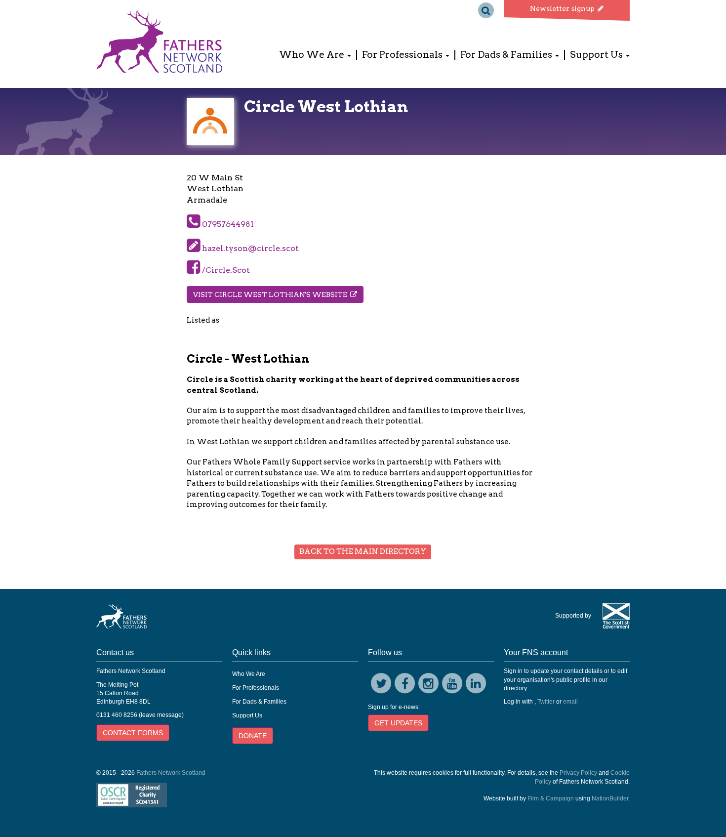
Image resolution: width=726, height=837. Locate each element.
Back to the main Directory (362, 551)
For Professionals (255, 687)
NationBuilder (610, 798)
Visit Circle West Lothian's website (271, 294)
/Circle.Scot (225, 270)
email (570, 701)
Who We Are (248, 673)
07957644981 (227, 224)
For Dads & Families (259, 701)
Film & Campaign (550, 798)
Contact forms (133, 733)
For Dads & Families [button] (507, 55)
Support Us (247, 715)
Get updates (398, 723)
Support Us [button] (597, 55)
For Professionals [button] (403, 55)
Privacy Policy (578, 772)
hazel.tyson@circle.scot (250, 248)
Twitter (546, 701)
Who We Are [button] (312, 55)
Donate (253, 736)
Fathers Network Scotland (170, 772)
